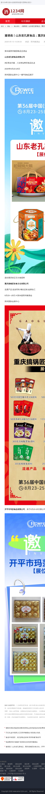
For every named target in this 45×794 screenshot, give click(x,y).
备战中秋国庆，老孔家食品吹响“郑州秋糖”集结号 (23, 737)
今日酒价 (25, 21)
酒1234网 (16, 766)
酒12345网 (27, 766)
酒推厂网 (3, 771)
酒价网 (26, 764)
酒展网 (26, 768)
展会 (8, 26)
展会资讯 (16, 26)
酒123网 (7, 766)
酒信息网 (18, 764)
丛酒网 (34, 768)
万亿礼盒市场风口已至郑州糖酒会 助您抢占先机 (23, 732)
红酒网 (20, 771)
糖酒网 (10, 764)
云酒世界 (12, 771)
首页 (7, 21)
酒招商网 (9, 768)
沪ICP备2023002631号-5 (17, 773)
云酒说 (2, 764)
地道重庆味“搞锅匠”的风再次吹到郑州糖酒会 (22, 742)
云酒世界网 (37, 766)
